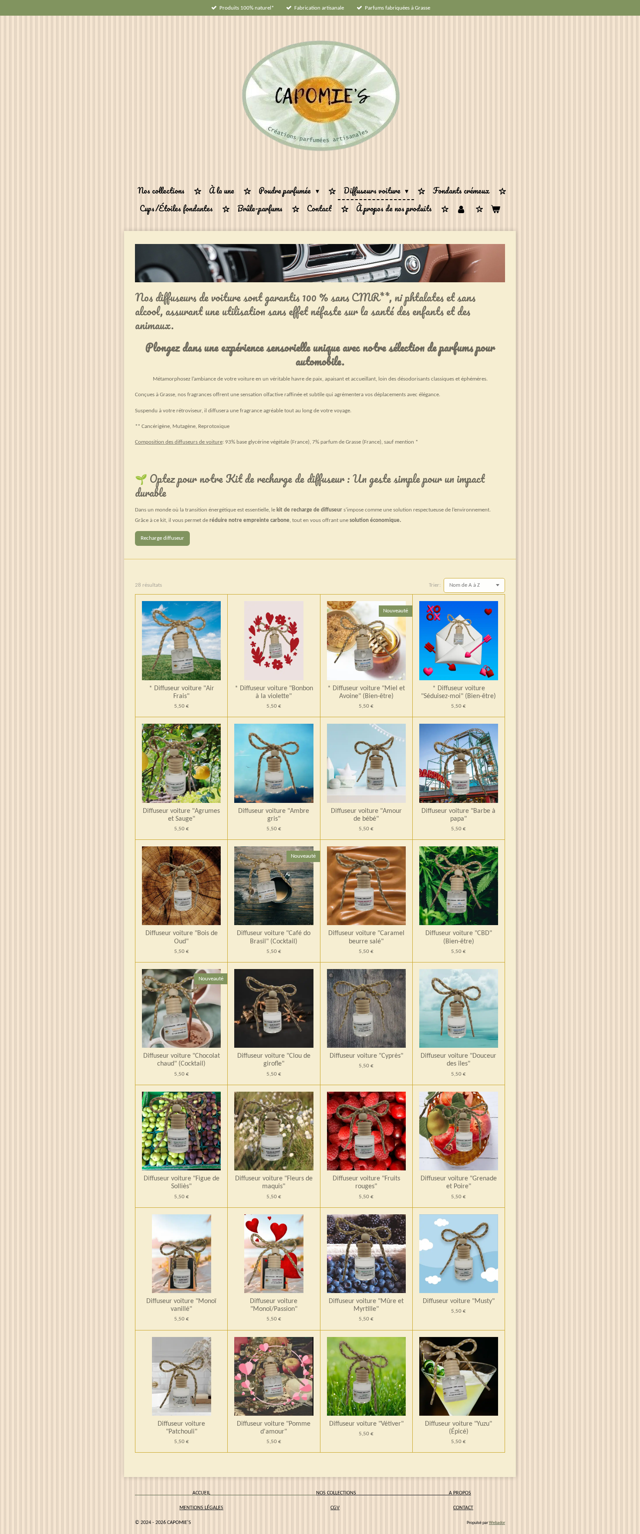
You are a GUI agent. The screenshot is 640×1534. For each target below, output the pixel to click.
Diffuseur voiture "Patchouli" (181, 1427)
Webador (497, 1523)
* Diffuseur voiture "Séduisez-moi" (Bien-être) (458, 692)
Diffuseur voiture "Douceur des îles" (458, 1060)
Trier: (435, 585)
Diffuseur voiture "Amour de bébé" (366, 815)
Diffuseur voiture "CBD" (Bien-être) (458, 937)
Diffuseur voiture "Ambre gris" (273, 815)
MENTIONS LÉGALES (201, 1508)
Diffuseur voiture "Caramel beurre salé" (366, 937)
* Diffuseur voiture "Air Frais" (181, 692)
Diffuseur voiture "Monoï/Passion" (273, 1305)
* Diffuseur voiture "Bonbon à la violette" (274, 692)
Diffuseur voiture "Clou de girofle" (273, 1060)
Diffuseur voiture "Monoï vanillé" (181, 1305)
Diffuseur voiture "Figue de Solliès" (181, 1182)
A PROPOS (460, 1493)
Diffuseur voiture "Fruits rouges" (366, 1182)
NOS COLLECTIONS (382, 1493)
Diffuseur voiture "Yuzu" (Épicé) (458, 1427)
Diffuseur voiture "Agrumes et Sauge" (181, 815)
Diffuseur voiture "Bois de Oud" (181, 937)
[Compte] (461, 209)
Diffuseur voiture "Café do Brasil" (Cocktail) (273, 937)
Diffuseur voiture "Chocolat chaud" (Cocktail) (181, 1060)
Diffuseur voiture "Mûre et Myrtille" (366, 1305)
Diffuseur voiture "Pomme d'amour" (273, 1427)
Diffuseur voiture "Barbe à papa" (458, 815)
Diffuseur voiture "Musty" (459, 1301)
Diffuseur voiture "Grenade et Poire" (459, 1182)
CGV (335, 1508)
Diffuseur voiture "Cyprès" (366, 1056)
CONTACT (463, 1508)
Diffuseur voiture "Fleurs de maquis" (274, 1182)
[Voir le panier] (495, 209)
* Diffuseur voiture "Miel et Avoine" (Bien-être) (366, 692)
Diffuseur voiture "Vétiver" (366, 1423)
